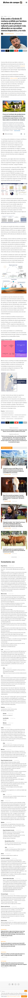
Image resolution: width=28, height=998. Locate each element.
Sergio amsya (4, 920)
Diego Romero (4, 565)
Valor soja (3, 952)
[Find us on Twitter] (12, 984)
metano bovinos (9, 418)
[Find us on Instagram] (18, 984)
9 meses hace (11, 565)
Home (2, 16)
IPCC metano (14, 416)
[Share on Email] (16, 51)
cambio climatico (9, 411)
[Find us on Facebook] (9, 984)
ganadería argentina (6, 416)
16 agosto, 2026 (15, 474)
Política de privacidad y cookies (13, 996)
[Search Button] (25, 991)
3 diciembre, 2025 (19, 33)
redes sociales (13, 78)
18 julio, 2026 (14, 553)
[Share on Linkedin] (21, 51)
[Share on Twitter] (7, 51)
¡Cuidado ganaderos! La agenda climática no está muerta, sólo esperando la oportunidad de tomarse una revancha (14, 550)
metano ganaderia (18, 418)
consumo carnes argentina (20, 414)
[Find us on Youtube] (15, 984)
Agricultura (5, 520)
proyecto (23, 66)
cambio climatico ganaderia (7, 412)
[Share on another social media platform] (25, 51)
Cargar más (14, 557)
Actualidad (9, 16)
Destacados (4, 929)
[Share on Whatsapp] (12, 51)
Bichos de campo (7, 474)
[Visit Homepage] (13, 2)
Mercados (3, 941)
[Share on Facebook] (3, 51)
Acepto (24, 996)
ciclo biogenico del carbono (7, 414)
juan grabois (21, 416)
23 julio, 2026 (14, 501)
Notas (5, 16)
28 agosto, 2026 (4, 967)
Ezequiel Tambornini (9, 33)
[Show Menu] (26, 2)
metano (3, 418)
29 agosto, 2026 (4, 937)
